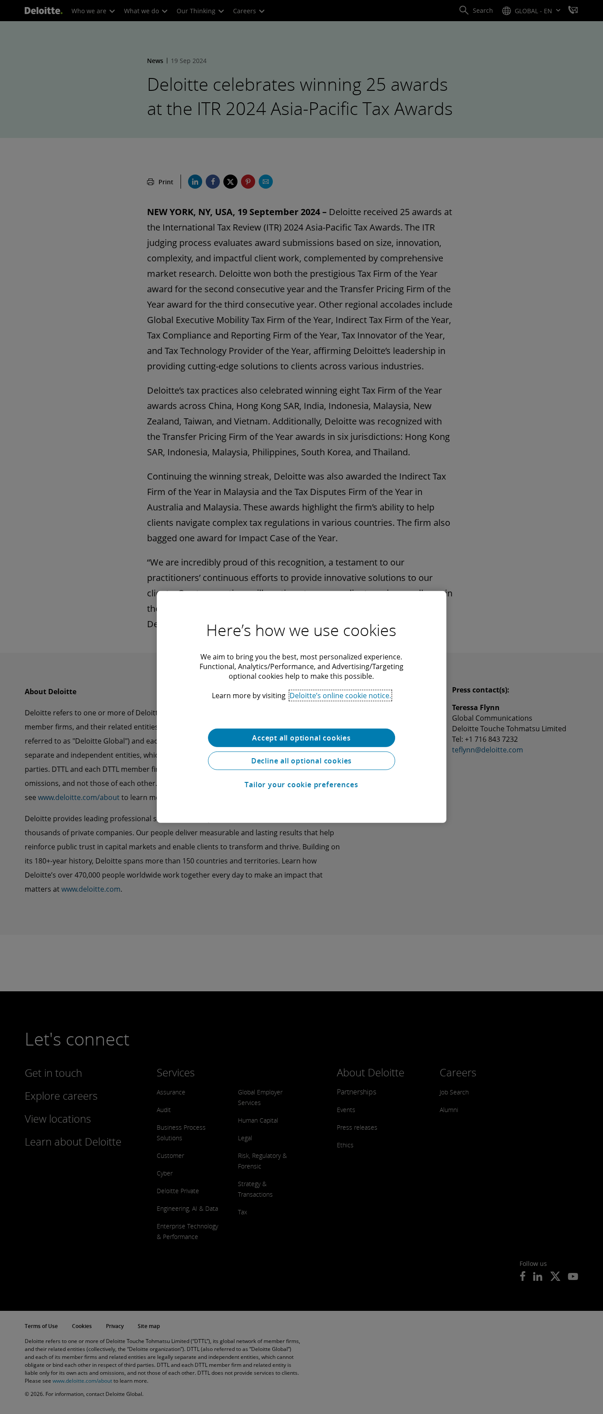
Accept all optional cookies (301, 738)
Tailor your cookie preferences (301, 784)
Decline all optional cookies (301, 761)
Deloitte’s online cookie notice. (340, 695)
